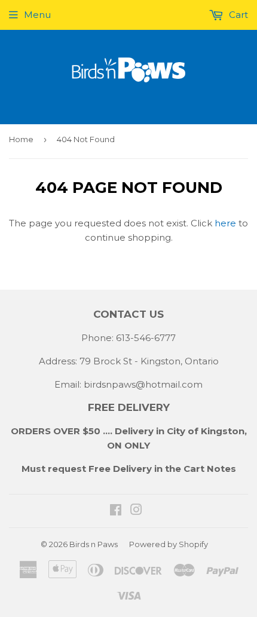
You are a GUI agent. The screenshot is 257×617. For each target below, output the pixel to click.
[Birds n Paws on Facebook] (115, 511)
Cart (237, 14)
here (225, 223)
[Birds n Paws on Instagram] (136, 511)
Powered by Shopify (168, 544)
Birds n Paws (93, 544)
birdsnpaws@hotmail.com (143, 384)
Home (21, 139)
